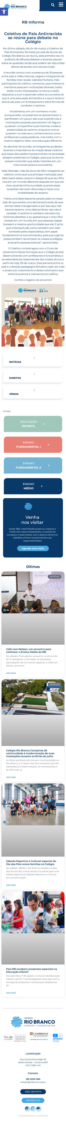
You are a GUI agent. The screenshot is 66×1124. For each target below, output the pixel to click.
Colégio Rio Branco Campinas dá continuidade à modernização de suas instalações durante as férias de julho (30, 753)
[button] (52, 4)
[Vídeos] (34, 390)
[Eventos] (34, 374)
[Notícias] (34, 358)
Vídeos (14, 394)
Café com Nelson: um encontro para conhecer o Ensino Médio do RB (28, 650)
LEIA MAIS (11, 673)
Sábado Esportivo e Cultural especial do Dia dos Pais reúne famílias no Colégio (31, 862)
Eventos (15, 377)
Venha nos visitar (32, 520)
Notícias (15, 361)
